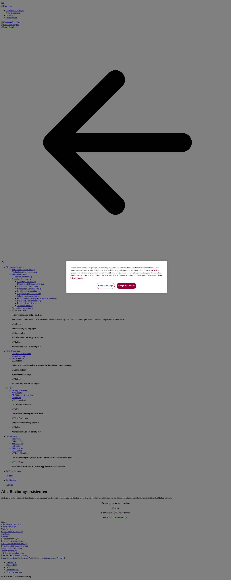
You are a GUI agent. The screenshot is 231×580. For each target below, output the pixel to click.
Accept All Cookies (126, 286)
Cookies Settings (105, 286)
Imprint (80, 278)
